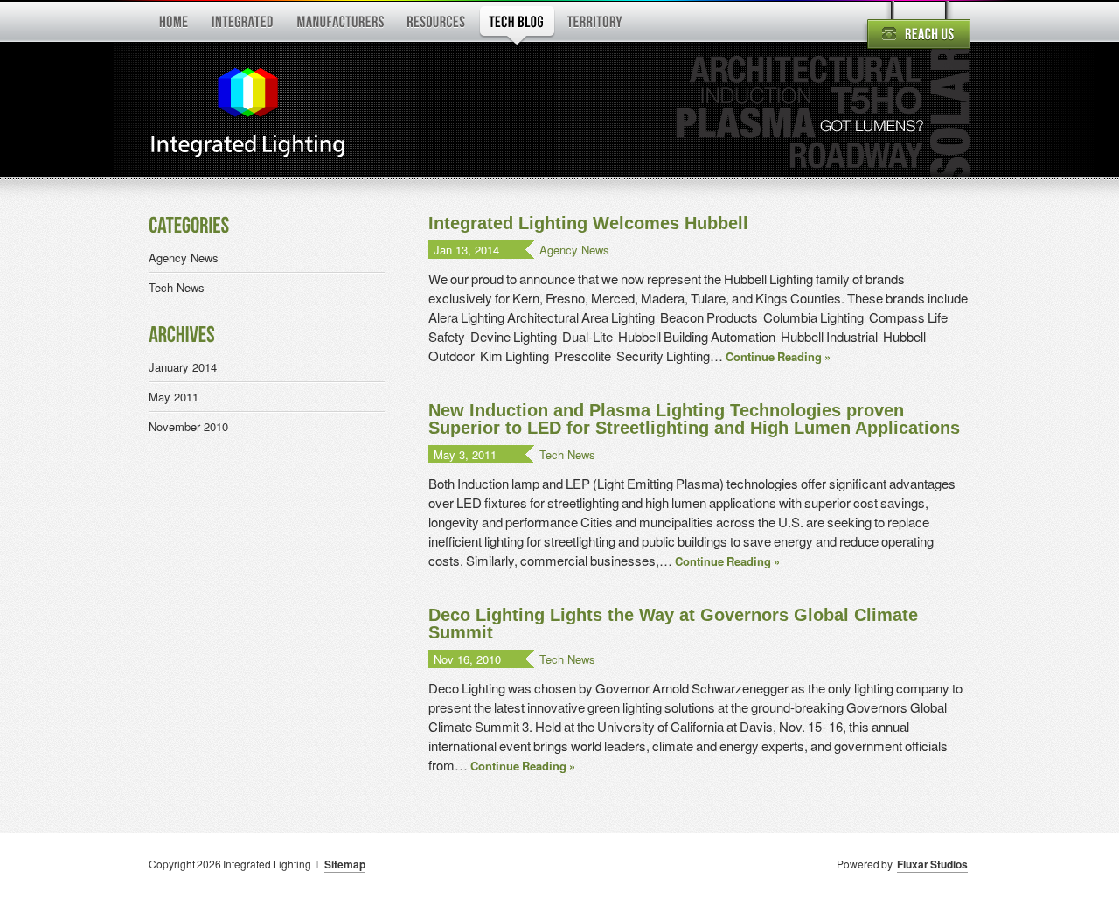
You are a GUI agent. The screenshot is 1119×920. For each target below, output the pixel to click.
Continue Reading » (778, 356)
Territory (596, 25)
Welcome (173, 25)
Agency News (574, 249)
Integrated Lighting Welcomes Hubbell (588, 223)
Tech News (567, 454)
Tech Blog (517, 25)
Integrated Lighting (247, 114)
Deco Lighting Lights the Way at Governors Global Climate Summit (673, 623)
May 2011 (173, 396)
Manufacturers (340, 25)
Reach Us (916, 28)
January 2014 (183, 367)
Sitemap (344, 864)
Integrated (242, 25)
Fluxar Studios (932, 864)
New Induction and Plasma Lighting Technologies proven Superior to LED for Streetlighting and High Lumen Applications (694, 419)
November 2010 (188, 426)
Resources (437, 25)
